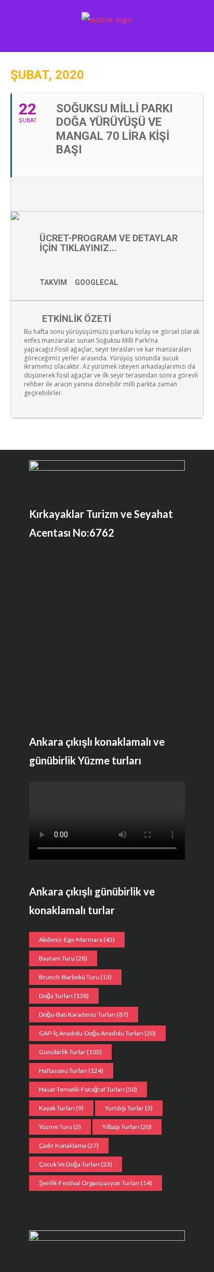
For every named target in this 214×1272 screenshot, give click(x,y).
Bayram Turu (63, 958)
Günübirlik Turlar (70, 1052)
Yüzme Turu (60, 1127)
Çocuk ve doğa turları (75, 1164)
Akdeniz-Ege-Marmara (77, 939)
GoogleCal (96, 282)
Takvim (53, 282)
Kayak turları (61, 1108)
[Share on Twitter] (51, 194)
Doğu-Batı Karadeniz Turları (83, 1014)
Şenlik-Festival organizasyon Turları (95, 1183)
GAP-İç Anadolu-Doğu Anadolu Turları (97, 1033)
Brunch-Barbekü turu (75, 977)
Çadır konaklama (69, 1145)
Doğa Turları (64, 996)
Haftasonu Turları (71, 1070)
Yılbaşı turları (127, 1127)
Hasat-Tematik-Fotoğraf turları (88, 1089)
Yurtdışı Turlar (129, 1108)
